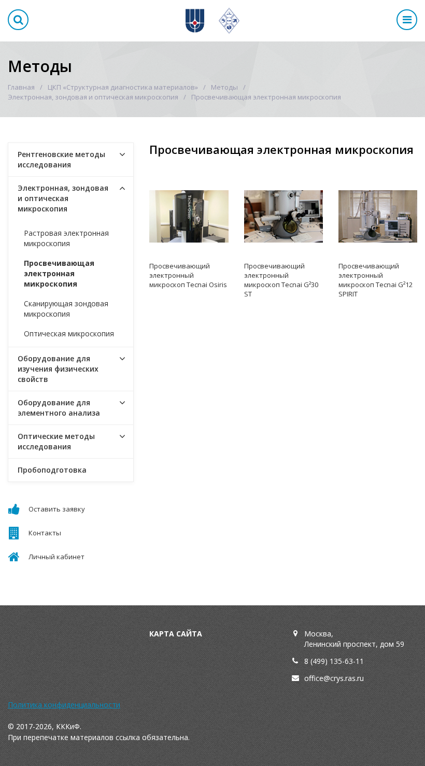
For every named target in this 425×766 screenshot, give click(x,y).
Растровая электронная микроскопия (66, 238)
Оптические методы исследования (56, 441)
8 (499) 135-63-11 (334, 661)
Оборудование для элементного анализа (59, 408)
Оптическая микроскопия (69, 333)
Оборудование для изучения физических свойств (58, 368)
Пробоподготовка (52, 470)
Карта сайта (175, 634)
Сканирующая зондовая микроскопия (66, 309)
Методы (224, 87)
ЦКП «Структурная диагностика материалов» (123, 87)
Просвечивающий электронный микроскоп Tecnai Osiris (188, 275)
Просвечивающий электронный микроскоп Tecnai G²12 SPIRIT (375, 280)
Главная (21, 87)
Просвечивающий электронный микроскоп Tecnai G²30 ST (281, 280)
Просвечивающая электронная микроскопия (59, 273)
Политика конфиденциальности (64, 705)
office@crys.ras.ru (334, 678)
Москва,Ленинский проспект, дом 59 (354, 639)
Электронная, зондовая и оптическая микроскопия (93, 97)
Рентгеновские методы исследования (61, 159)
